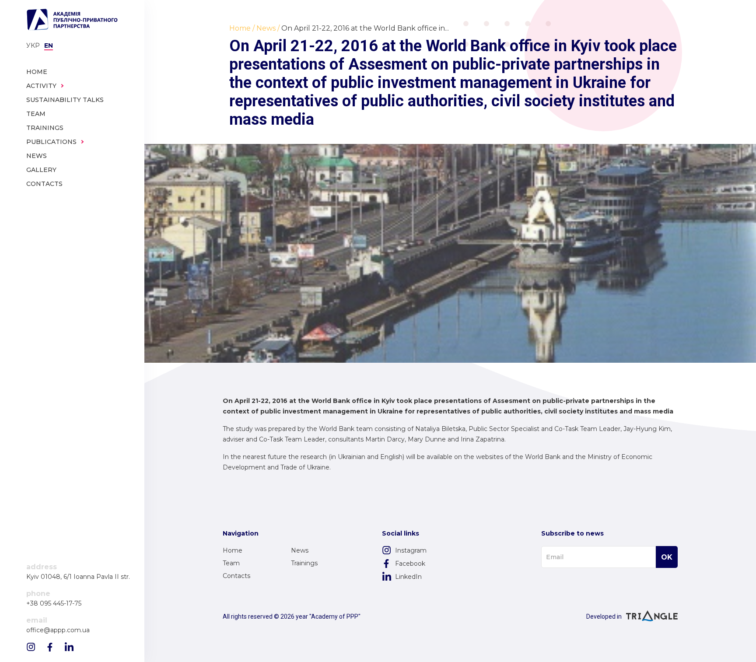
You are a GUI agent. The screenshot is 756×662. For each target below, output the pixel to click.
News (299, 550)
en (48, 45)
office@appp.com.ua (58, 630)
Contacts (236, 576)
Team (231, 563)
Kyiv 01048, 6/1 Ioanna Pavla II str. (78, 577)
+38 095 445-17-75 (53, 603)
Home (232, 550)
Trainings (304, 563)
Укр (33, 45)
